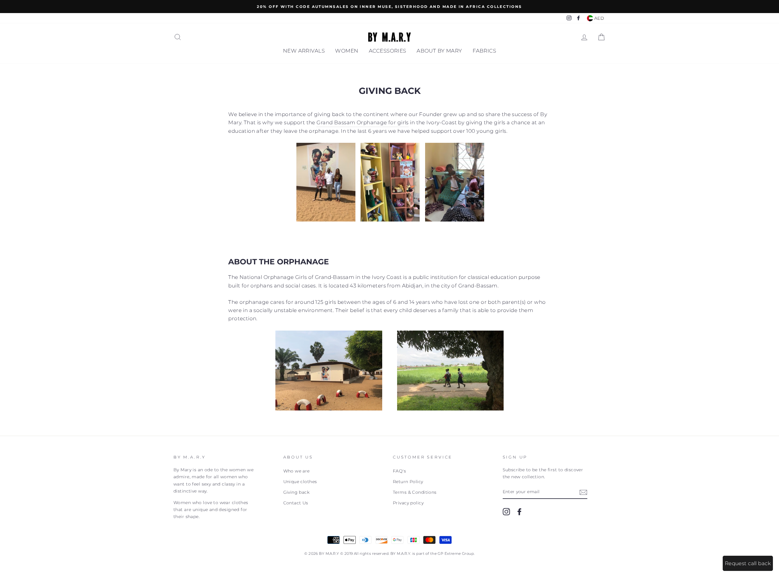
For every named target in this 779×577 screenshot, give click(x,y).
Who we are (296, 471)
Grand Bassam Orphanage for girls (362, 122)
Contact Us (295, 503)
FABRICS (484, 51)
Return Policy (408, 481)
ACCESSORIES (387, 51)
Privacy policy (408, 503)
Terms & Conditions (415, 492)
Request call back (748, 563)
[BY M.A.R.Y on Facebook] (519, 511)
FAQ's (399, 471)
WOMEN (346, 51)
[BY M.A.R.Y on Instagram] (506, 511)
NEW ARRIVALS (304, 51)
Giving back (296, 492)
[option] (389, 6)
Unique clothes (300, 481)
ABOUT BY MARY (439, 51)
